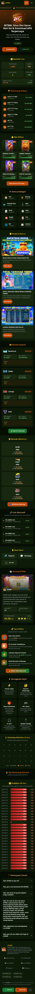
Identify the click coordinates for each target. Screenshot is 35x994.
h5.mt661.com (18, 973)
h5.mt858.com (7, 973)
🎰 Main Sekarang (9, 958)
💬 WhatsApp (26, 968)
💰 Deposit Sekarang (17, 431)
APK (26, 3)
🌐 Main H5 (25, 49)
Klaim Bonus (7, 266)
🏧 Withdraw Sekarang (17, 504)
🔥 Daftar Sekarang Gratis (17, 671)
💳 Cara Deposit (9, 963)
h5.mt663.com (18, 977)
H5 (31, 3)
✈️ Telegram (9, 968)
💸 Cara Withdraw (26, 963)
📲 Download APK (9, 49)
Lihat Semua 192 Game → (17, 183)
